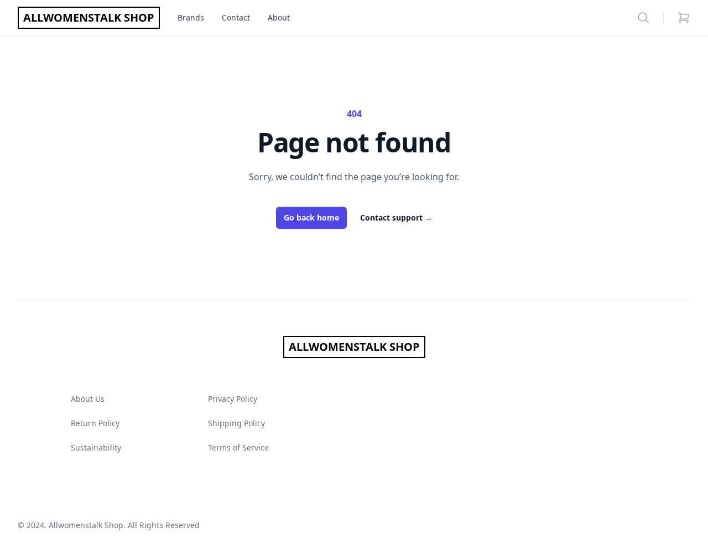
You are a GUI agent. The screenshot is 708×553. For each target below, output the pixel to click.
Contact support (396, 217)
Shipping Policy (236, 423)
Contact (236, 17)
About (279, 17)
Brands (191, 17)
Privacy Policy (232, 398)
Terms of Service (238, 447)
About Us (88, 398)
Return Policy (95, 423)
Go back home (311, 217)
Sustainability (96, 447)
